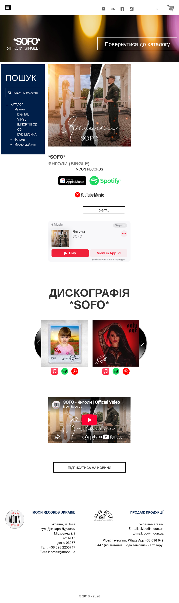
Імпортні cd (27, 124)
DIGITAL (23, 114)
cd (19, 129)
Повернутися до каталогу (137, 44)
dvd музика (27, 134)
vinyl (21, 119)
